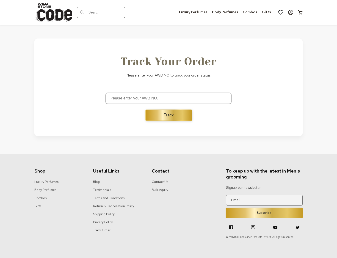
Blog (96, 182)
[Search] (82, 12)
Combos (40, 198)
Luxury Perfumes (46, 182)
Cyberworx (247, 241)
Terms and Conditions (108, 198)
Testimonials (102, 190)
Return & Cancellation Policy (113, 206)
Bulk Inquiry (160, 190)
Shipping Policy (104, 214)
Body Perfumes (45, 190)
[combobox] (101, 12)
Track (168, 115)
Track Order (101, 230)
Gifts (37, 206)
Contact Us (160, 182)
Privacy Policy (103, 222)
